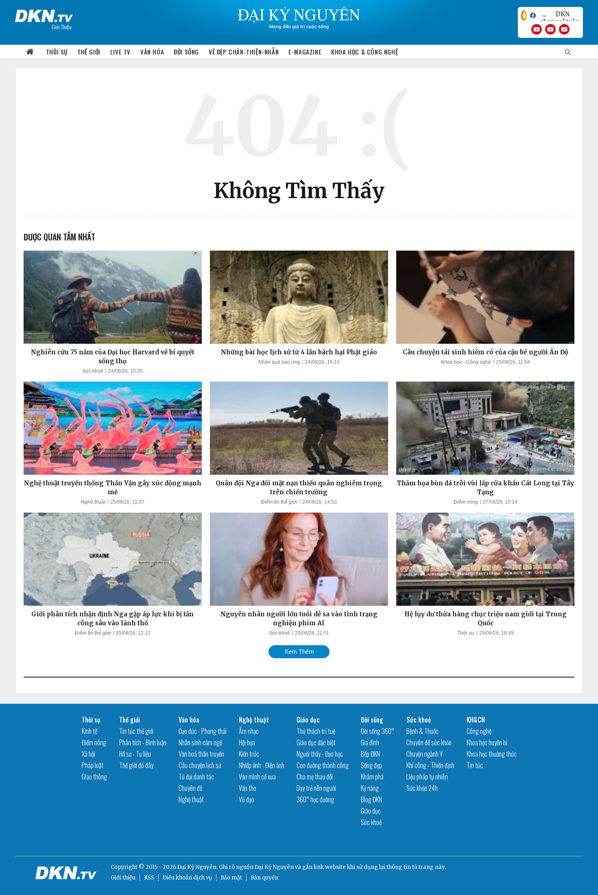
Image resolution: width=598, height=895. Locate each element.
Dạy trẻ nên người (316, 788)
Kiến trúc (249, 754)
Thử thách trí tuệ (316, 731)
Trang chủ (30, 52)
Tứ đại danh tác (196, 776)
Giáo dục (308, 720)
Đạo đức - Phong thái (203, 731)
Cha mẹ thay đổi (315, 776)
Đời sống (186, 51)
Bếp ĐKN (370, 754)
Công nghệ (479, 731)
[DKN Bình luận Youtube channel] (550, 29)
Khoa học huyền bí (487, 742)
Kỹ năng (370, 788)
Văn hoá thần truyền (201, 754)
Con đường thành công (323, 765)
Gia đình (370, 742)
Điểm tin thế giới (279, 502)
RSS (149, 877)
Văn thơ (247, 788)
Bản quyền (264, 877)
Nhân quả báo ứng (279, 362)
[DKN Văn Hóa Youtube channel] (564, 29)
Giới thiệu (123, 877)
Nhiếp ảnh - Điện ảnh (261, 765)
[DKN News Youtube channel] (536, 29)
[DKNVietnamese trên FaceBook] (533, 15)
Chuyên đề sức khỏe (429, 742)
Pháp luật (92, 765)
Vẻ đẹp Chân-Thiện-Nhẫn (244, 51)
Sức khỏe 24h (422, 788)
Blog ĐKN (371, 799)
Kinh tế (89, 731)
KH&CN (476, 720)
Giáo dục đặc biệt (316, 742)
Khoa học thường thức (492, 754)
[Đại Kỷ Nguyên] (44, 14)
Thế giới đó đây (136, 765)
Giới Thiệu (62, 26)
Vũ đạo (246, 799)
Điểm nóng (466, 502)
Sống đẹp (371, 765)
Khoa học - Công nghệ (466, 362)
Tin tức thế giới (136, 731)
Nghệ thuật (93, 502)
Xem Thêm (299, 651)
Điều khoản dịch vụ (187, 877)
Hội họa (247, 742)
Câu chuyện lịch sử (200, 765)
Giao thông (94, 776)
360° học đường (315, 799)
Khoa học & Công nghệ (364, 51)
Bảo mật (231, 877)
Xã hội (88, 754)
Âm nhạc (249, 731)
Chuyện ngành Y (424, 754)
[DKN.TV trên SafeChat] (524, 15)
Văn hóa (152, 51)
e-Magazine (304, 51)
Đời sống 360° (377, 731)
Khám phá (372, 776)
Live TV (120, 51)
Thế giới (88, 51)
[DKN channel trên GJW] (559, 15)
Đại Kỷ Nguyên (274, 867)
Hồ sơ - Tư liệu (135, 754)
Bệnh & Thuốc (422, 731)
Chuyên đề (190, 788)
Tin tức (475, 765)
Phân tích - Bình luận (142, 742)
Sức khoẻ (92, 371)
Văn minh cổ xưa (257, 776)
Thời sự (57, 51)
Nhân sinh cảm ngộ (200, 742)
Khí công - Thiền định (430, 765)
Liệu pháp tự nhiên (427, 776)
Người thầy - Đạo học (320, 754)
